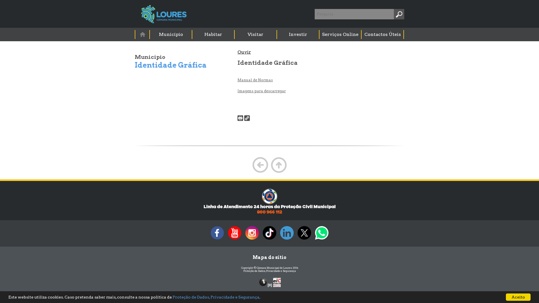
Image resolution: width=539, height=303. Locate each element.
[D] (270, 285)
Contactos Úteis (382, 34)
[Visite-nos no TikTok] (269, 239)
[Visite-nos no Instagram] (252, 239)
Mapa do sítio (269, 257)
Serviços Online (340, 34)
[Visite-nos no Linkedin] (287, 239)
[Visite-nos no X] (304, 239)
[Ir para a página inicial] (142, 34)
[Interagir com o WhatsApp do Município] (322, 239)
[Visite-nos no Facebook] (217, 239)
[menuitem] (142, 34)
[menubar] (270, 34)
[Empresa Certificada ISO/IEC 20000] (277, 281)
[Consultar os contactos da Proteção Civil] (269, 213)
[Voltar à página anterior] (260, 172)
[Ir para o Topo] (278, 172)
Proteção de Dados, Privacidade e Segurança (269, 270)
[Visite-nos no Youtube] (235, 239)
